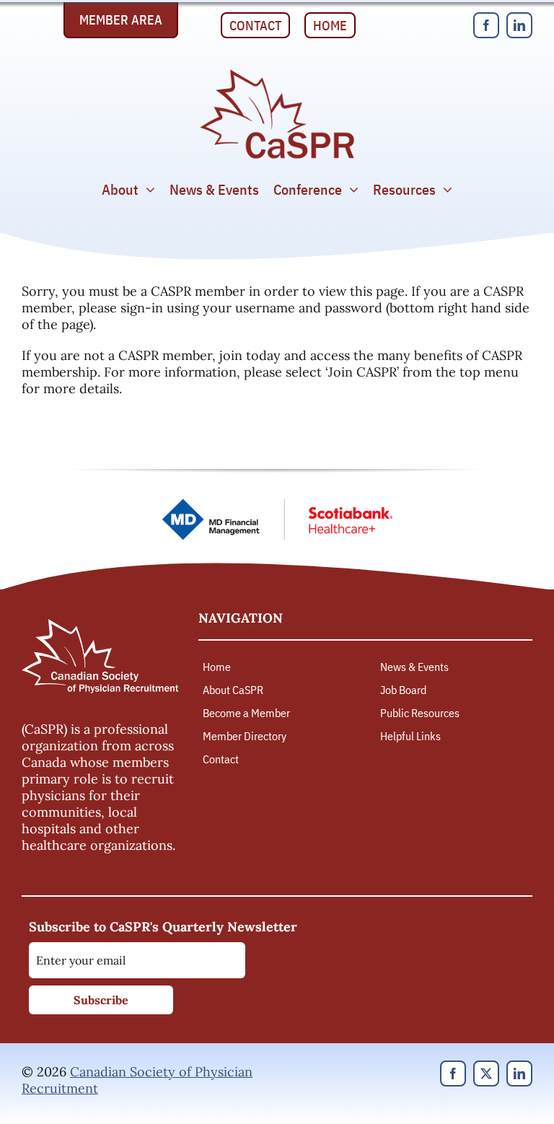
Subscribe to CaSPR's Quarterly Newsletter (163, 926)
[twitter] (486, 1073)
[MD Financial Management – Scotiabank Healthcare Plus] (277, 504)
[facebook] (486, 25)
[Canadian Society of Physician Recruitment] (277, 73)
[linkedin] (519, 25)
